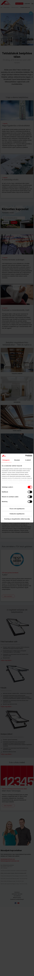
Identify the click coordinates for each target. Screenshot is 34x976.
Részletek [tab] (17, 460)
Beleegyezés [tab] (6, 460)
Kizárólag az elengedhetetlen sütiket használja (17, 519)
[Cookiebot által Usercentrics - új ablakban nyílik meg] (25, 456)
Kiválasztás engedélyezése (17, 513)
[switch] (30, 492)
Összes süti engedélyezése (17, 508)
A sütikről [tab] (28, 460)
